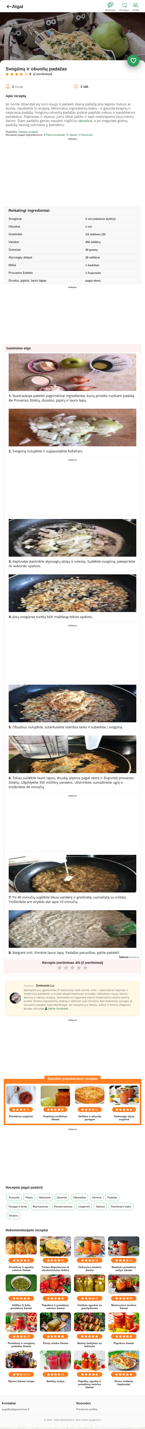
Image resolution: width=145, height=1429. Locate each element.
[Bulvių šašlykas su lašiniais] (89, 1321)
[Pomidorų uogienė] (21, 1095)
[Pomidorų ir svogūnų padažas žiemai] (21, 1322)
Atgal (17, 6)
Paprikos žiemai (124, 1343)
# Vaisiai (72, 134)
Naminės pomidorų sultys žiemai (124, 1269)
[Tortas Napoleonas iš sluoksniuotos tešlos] (55, 1246)
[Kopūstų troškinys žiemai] (55, 1096)
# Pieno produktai (54, 134)
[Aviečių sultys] (55, 1360)
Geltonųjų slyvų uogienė (124, 1118)
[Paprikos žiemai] (123, 1322)
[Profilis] (136, 5)
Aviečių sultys (55, 1381)
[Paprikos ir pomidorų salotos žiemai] (55, 1283)
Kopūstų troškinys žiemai (55, 1118)
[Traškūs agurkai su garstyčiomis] (89, 1283)
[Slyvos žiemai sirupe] (21, 1359)
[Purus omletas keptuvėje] (123, 1361)
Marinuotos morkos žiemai (123, 1307)
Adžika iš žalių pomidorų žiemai (21, 1307)
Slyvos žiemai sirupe (21, 1381)
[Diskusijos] (113, 5)
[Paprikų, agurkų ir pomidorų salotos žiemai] (89, 1361)
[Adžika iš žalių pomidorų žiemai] (21, 1283)
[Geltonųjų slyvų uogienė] (124, 1095)
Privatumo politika (86, 1409)
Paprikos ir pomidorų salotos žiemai (55, 1307)
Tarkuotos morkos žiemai (89, 1269)
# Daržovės (86, 134)
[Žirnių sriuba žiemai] (55, 1322)
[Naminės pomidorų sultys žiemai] (123, 1246)
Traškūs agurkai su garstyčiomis (89, 1307)
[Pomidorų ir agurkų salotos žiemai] (21, 1245)
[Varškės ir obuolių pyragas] (89, 1095)
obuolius (85, 120)
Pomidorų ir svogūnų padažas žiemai (21, 1345)
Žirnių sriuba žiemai (55, 1343)
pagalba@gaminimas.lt (15, 1409)
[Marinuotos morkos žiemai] (123, 1284)
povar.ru (134, 957)
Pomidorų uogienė (21, 1116)
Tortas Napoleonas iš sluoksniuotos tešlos (55, 1269)
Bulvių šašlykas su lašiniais (89, 1345)
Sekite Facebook (57, 1008)
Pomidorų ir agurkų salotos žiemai (21, 1269)
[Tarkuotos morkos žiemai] (89, 1247)
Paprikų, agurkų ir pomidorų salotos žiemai (89, 1384)
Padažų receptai (28, 131)
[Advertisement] (39, 168)
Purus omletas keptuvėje (124, 1383)
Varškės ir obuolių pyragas (89, 1118)
